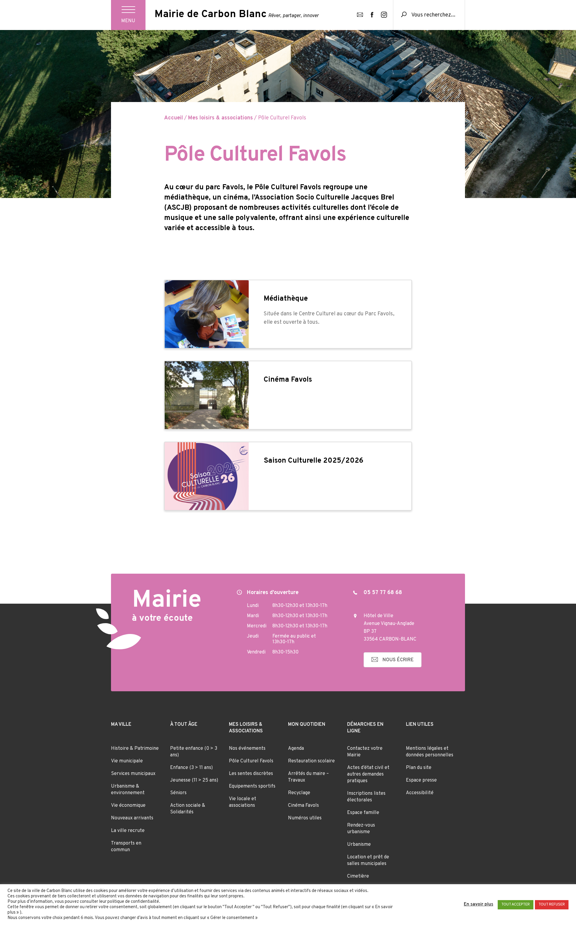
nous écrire (398, 660)
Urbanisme (359, 845)
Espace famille (363, 813)
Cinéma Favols (303, 806)
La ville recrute (128, 831)
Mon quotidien (306, 725)
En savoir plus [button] (478, 904)
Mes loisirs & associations (220, 118)
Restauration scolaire (311, 761)
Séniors (178, 793)
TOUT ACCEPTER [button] (515, 904)
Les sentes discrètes (251, 774)
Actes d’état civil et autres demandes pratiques (368, 774)
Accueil (173, 118)
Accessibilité (420, 793)
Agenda (296, 749)
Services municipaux (133, 774)
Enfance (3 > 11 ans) (191, 768)
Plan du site (418, 768)
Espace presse (421, 780)
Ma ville (121, 725)
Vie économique (128, 806)
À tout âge (183, 725)
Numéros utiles (305, 818)
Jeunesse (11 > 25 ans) (194, 780)
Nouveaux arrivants (132, 818)
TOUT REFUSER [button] (551, 904)
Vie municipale (127, 761)
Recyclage (299, 793)
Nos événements (247, 749)
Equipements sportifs (252, 786)
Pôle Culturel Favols (251, 761)
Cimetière (358, 876)
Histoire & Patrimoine (135, 749)
